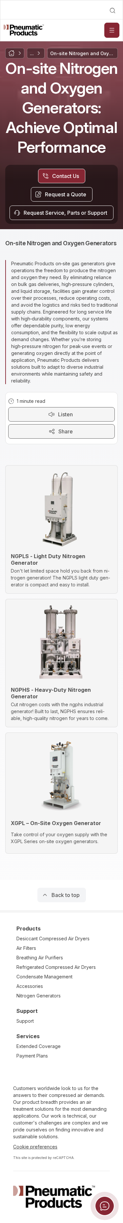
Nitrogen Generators (38, 995)
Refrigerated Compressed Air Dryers (56, 967)
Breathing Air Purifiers (39, 957)
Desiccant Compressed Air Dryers (53, 938)
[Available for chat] (104, 1206)
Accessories (29, 986)
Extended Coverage (38, 1046)
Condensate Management (44, 976)
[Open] (111, 30)
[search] (112, 10)
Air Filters (26, 948)
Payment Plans (32, 1056)
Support (25, 1021)
